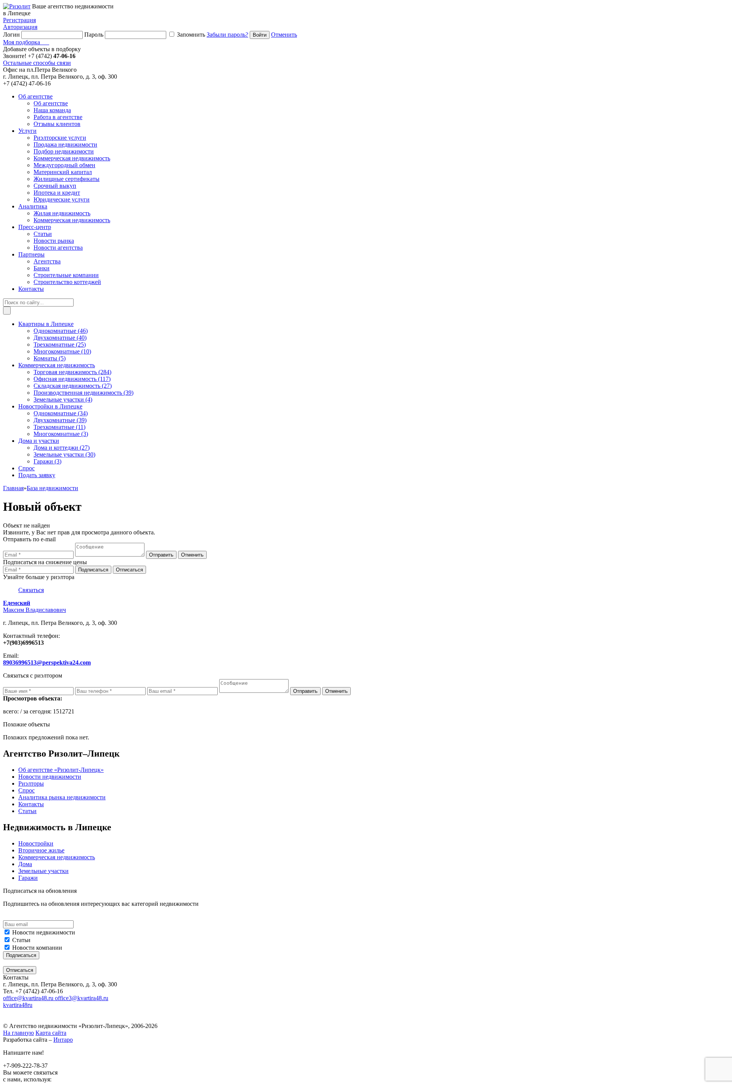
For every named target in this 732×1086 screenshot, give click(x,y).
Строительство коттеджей (67, 282)
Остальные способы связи (37, 63)
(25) (60, 344)
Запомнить (191, 34)
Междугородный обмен (64, 165)
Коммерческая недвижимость (72, 158)
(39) (83, 392)
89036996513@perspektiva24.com (47, 662)
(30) (64, 454)
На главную (18, 1033)
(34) (61, 413)
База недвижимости (52, 488)
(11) (59, 427)
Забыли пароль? (227, 34)
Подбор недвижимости (64, 151)
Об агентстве (51, 103)
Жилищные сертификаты (67, 179)
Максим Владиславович (34, 606)
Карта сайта (50, 1033)
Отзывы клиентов (57, 124)
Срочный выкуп (55, 185)
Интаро (63, 1039)
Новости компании (37, 947)
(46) (61, 331)
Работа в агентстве (58, 117)
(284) (72, 372)
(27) (73, 385)
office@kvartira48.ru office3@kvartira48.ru (55, 998)
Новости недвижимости (43, 932)
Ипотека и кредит (57, 192)
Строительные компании (66, 275)
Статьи (43, 234)
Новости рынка (54, 240)
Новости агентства (58, 247)
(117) (72, 379)
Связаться (31, 590)
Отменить (284, 34)
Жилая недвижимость (62, 213)
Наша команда (52, 110)
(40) (60, 337)
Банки (42, 268)
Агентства (47, 261)
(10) (62, 351)
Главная (13, 488)
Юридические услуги (62, 199)
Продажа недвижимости (65, 144)
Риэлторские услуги (60, 137)
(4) (63, 399)
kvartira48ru (17, 1005)
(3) (61, 434)
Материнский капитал (63, 172)
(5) (50, 358)
